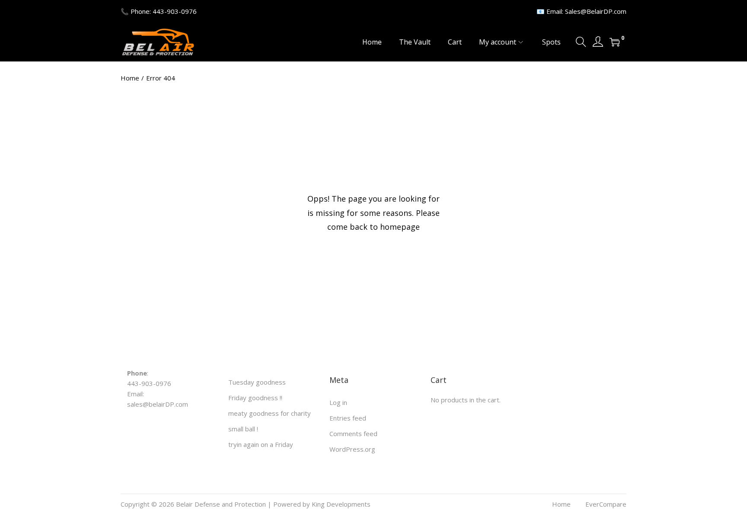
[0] (615, 42)
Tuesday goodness (257, 382)
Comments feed (353, 433)
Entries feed (347, 418)
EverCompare (605, 504)
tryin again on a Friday (260, 444)
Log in (338, 402)
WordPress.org (352, 449)
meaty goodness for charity (269, 413)
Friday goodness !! (255, 397)
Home (130, 78)
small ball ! (243, 428)
